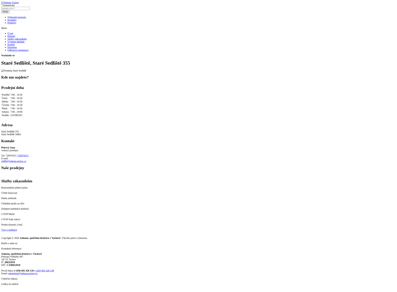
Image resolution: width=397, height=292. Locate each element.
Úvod (10, 33)
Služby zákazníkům (17, 39)
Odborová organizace (18, 50)
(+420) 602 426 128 (44, 270)
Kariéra (11, 44)
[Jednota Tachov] (10, 2)
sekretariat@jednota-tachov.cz (23, 273)
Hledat (5, 12)
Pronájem (12, 47)
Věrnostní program (16, 17)
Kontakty (12, 20)
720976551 (23, 155)
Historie (11, 36)
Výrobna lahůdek (16, 41)
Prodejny (11, 22)
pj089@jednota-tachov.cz (13, 161)
